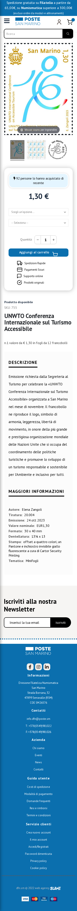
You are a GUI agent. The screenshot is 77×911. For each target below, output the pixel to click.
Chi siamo (39, 748)
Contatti (38, 769)
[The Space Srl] (55, 888)
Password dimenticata (38, 854)
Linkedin (46, 666)
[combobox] (38, 34)
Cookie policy (38, 868)
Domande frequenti (38, 801)
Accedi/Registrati (38, 847)
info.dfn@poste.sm (38, 719)
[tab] (38, 364)
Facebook (30, 666)
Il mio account (38, 839)
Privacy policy (38, 861)
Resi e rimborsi (38, 808)
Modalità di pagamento (38, 794)
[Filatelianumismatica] (29, 21)
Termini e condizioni (38, 815)
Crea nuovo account (38, 832)
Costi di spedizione (38, 787)
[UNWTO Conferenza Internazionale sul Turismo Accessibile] (17, 150)
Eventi (38, 755)
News (38, 762)
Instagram (38, 666)
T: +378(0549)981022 (38, 726)
